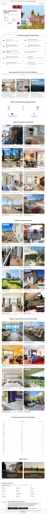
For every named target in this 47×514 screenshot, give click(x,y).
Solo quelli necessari (23, 508)
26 (8, 34)
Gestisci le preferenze (33, 508)
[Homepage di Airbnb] (4, 3)
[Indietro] (21, 77)
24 (4, 34)
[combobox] (11, 17)
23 (15, 32)
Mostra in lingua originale (32, 1)
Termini (25, 512)
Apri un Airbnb (41, 3)
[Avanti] (25, 77)
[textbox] (7, 20)
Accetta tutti (13, 508)
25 (6, 34)
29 (13, 34)
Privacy (22, 512)
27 (10, 34)
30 (15, 34)
